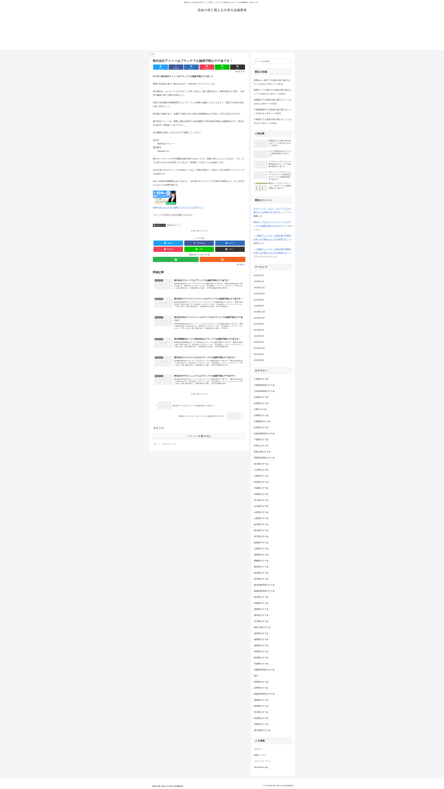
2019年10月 (259, 293)
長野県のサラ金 (261, 688)
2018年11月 (259, 318)
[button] (237, 67)
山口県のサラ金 (261, 506)
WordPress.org (261, 767)
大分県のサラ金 (261, 470)
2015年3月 (259, 336)
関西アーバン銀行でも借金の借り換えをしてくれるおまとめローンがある (272, 92)
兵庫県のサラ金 (261, 415)
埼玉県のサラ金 (261, 464)
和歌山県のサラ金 (262, 452)
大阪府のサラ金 (261, 476)
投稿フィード (260, 755)
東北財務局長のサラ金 (264, 585)
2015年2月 (259, 342)
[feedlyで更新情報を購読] (176, 259)
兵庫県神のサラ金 (262, 421)
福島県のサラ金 (261, 645)
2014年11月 (259, 348)
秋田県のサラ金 (261, 651)
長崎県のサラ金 (261, 682)
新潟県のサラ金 (261, 573)
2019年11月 (259, 287)
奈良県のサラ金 (261, 482)
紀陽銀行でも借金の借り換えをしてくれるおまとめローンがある (272, 102)
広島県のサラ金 (261, 548)
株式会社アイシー (174, 225)
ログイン (258, 749)
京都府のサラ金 (261, 397)
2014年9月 (259, 354)
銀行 (256, 676)
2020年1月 (259, 281)
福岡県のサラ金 (261, 639)
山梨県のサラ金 (261, 518)
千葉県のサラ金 (261, 439)
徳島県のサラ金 (261, 555)
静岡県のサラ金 (261, 706)
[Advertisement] (222, 34)
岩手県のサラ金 (261, 536)
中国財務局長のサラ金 (264, 385)
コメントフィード (262, 761)
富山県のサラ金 (261, 500)
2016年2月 (259, 330)
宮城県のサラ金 (261, 488)
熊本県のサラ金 (261, 615)
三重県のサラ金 (261, 379)
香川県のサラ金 (261, 712)
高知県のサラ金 (261, 718)
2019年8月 (259, 306)
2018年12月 (259, 312)
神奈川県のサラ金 (262, 627)
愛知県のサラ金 (261, 567)
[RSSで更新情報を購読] (222, 259)
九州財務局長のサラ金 (264, 391)
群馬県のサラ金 (261, 657)
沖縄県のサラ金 (261, 603)
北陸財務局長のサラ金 (264, 433)
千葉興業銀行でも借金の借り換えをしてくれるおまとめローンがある (272, 111)
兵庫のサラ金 (260, 409)
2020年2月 (259, 275)
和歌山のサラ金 (261, 445)
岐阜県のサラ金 (261, 524)
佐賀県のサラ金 (261, 403)
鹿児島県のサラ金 (262, 730)
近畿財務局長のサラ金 (264, 670)
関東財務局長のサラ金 (264, 694)
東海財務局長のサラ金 (264, 591)
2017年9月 (259, 324)
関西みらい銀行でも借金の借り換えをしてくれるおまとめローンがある (272, 82)
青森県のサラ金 (261, 700)
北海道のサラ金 (261, 427)
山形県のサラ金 (261, 512)
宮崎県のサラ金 (261, 494)
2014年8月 (259, 360)
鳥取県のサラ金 (261, 724)
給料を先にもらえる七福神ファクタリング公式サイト (178, 207)
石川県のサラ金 (261, 621)
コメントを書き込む (199, 436)
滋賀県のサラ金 (261, 609)
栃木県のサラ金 (261, 597)
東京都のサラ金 (160, 225)
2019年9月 (259, 300)
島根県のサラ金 (261, 542)
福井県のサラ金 (261, 633)
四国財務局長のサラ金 (264, 458)
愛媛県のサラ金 (261, 561)
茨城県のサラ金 (261, 664)
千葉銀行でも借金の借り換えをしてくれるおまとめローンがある (272, 121)
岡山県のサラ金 (261, 530)
